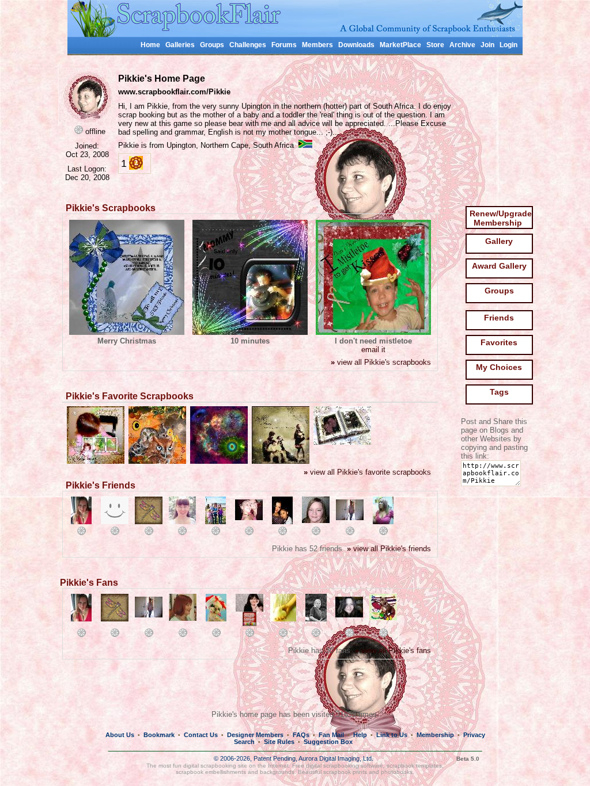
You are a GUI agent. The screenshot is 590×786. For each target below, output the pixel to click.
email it (373, 349)
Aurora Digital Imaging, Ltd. (335, 758)
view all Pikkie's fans (393, 650)
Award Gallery (499, 265)
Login (508, 45)
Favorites (499, 342)
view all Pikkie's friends (389, 548)
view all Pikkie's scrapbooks (381, 362)
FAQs (301, 734)
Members (317, 45)
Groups (212, 45)
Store (435, 45)
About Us (119, 734)
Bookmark (159, 734)
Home (150, 45)
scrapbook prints (345, 772)
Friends (499, 317)
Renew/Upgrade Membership (501, 218)
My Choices (499, 367)
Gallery (499, 241)
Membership (435, 734)
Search (244, 741)
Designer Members (255, 734)
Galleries (180, 45)
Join (487, 45)
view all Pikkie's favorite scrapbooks (367, 472)
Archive (462, 45)
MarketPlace (400, 45)
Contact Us (201, 734)
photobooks (397, 772)
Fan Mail (331, 734)
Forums (284, 45)
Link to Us (391, 734)
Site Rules (279, 741)
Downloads (356, 45)
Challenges (247, 45)
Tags (499, 391)
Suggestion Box (328, 741)
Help (360, 734)
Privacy (474, 734)
